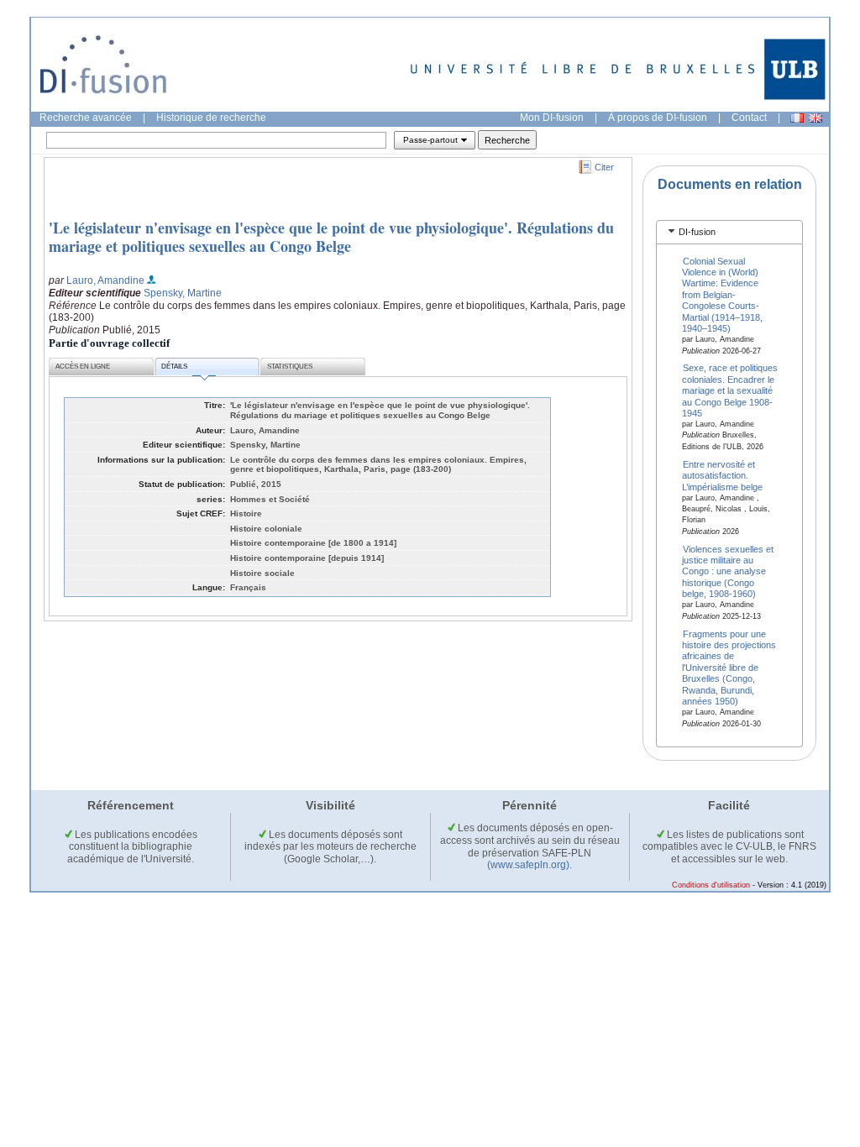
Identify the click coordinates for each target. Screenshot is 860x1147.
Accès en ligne (82, 366)
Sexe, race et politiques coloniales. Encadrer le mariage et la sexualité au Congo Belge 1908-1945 (730, 390)
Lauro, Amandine (105, 280)
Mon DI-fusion (552, 117)
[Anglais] (815, 118)
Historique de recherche (211, 117)
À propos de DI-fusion (657, 117)
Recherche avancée (85, 117)
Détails (174, 366)
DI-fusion (697, 232)
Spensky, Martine (183, 293)
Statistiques (289, 366)
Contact (749, 117)
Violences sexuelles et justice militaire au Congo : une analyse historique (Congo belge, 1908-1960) (728, 571)
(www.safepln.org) (528, 865)
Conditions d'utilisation (711, 885)
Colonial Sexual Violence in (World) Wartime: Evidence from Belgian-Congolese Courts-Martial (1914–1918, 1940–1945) (722, 294)
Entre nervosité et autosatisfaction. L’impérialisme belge (722, 474)
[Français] (797, 118)
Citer (604, 167)
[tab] (729, 232)
